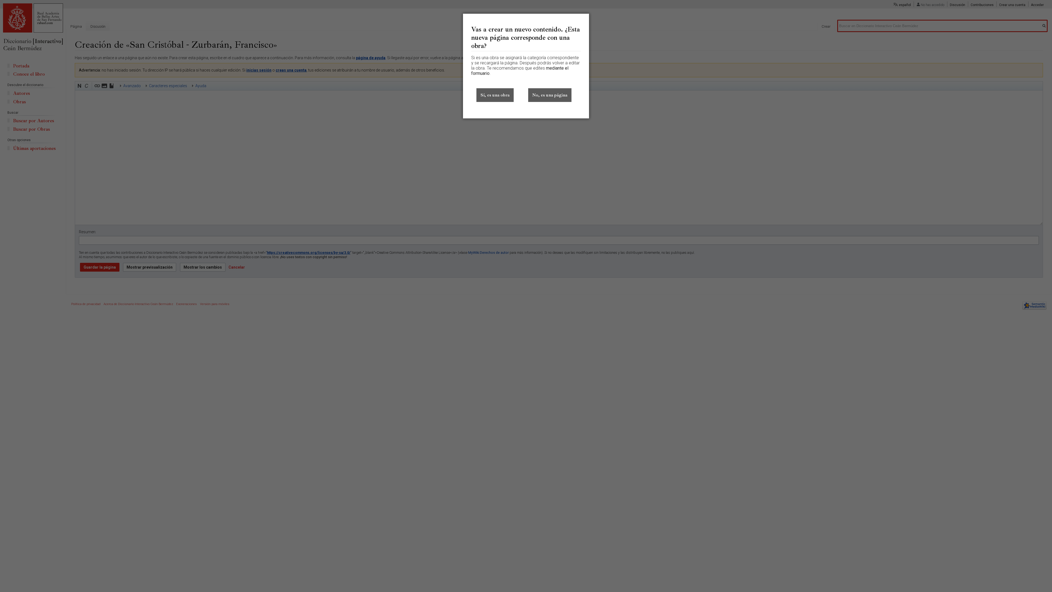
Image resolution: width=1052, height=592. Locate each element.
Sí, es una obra (495, 95)
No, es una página (549, 95)
